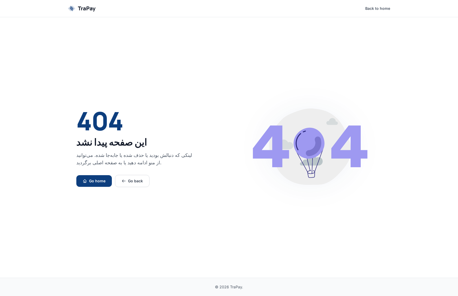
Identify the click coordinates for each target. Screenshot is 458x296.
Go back (135, 181)
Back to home (377, 8)
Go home (97, 181)
